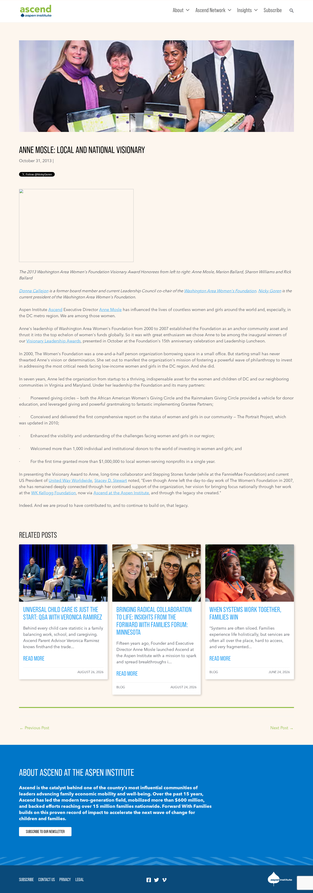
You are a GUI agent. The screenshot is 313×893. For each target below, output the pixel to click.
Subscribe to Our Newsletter (45, 831)
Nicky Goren (269, 290)
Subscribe (26, 879)
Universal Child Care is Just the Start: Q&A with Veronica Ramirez (62, 613)
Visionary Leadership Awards (53, 341)
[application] (186, 10)
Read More (33, 658)
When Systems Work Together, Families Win (245, 613)
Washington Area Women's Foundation (220, 290)
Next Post (282, 728)
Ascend (55, 309)
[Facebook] (148, 879)
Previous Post (34, 728)
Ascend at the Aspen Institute (121, 492)
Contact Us (46, 879)
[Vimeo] (164, 879)
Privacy (65, 879)
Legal (79, 879)
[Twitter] (156, 879)
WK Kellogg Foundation (53, 492)
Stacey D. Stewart (110, 480)
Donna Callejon (33, 290)
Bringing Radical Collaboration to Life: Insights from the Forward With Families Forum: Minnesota (154, 620)
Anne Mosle (110, 309)
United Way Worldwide (70, 480)
